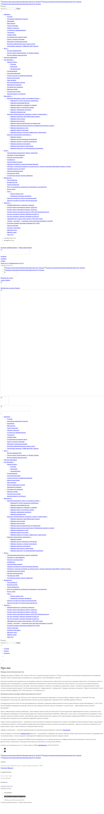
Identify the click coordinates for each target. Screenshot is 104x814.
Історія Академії (12, 71)
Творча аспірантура (13, 184)
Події (9, 191)
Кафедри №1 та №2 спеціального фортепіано (24, 100)
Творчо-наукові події (16, 194)
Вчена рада (13, 66)
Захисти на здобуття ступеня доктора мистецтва (22, 200)
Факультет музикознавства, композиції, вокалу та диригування (27, 114)
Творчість (7, 203)
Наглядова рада (15, 69)
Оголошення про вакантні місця (17, 37)
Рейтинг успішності (13, 28)
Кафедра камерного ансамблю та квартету (23, 105)
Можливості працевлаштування (17, 41)
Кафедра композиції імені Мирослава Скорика (25, 116)
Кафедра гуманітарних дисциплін (20, 110)
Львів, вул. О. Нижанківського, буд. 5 (12, 263)
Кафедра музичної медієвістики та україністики (25, 123)
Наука (6, 150)
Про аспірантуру (12, 180)
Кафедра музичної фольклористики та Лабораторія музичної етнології (32, 125)
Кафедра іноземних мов (18, 112)
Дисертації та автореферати (16, 155)
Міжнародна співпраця (14, 85)
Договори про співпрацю (15, 87)
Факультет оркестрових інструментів (19, 135)
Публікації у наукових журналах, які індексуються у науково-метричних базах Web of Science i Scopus (39, 166)
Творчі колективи (12, 225)
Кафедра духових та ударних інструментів (23, 141)
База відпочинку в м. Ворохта (16, 94)
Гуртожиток (10, 32)
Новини (6, 651)
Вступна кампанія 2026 (14, 50)
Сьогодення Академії (13, 73)
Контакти (7, 653)
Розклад (9, 16)
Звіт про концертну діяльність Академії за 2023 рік (23, 214)
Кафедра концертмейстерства (19, 103)
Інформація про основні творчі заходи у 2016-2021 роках (25, 219)
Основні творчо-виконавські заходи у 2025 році (22, 209)
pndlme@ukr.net (42, 745)
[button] (7, 768)
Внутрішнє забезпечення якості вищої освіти (21, 44)
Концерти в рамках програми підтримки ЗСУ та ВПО (23, 223)
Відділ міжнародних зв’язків (16, 82)
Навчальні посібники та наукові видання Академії (22, 164)
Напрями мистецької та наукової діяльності (20, 205)
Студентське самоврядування (16, 30)
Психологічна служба (13, 91)
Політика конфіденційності (9, 247)
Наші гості (10, 234)
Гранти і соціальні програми (15, 39)
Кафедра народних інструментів (20, 144)
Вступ (6, 48)
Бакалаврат (10, 21)
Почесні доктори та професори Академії (19, 75)
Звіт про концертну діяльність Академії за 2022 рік (23, 216)
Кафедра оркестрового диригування (21, 146)
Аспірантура (8, 178)
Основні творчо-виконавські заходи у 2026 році (22, 207)
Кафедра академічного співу (19, 128)
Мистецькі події (12, 230)
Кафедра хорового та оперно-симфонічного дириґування (28, 132)
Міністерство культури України (10, 288)
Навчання (7, 14)
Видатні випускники (13, 78)
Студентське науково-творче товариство (20, 175)
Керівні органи (12, 62)
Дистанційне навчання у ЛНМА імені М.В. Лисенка (22, 46)
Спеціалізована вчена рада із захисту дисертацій (22, 153)
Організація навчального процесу (17, 19)
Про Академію (8, 60)
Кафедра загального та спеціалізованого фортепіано (26, 148)
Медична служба (12, 89)
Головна (6, 648)
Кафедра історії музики (17, 119)
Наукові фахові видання (14, 162)
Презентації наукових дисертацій (20, 196)
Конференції (11, 159)
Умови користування (25, 247)
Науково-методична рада (15, 171)
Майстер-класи (11, 232)
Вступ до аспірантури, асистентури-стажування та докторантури (27, 187)
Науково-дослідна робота (15, 157)
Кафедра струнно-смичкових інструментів (23, 139)
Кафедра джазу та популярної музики (22, 107)
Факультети (7, 96)
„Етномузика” (66, 730)
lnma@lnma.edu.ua (6, 788)
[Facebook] (5, 749)
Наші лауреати (11, 80)
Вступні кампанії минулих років (17, 55)
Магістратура (11, 23)
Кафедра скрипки (15, 137)
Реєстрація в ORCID (13, 173)
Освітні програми (12, 26)
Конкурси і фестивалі (13, 228)
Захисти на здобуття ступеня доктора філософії (21, 198)
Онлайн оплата (11, 35)
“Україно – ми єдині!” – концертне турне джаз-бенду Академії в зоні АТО (30, 221)
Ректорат (13, 64)
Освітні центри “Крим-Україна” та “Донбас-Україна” (23, 53)
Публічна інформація (10, 57)
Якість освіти (11, 189)
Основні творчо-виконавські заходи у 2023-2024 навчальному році (28, 212)
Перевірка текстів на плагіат (16, 169)
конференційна (25, 733)
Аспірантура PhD (12, 182)
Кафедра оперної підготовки (19, 130)
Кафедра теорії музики (17, 121)
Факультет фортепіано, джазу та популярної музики (23, 98)
